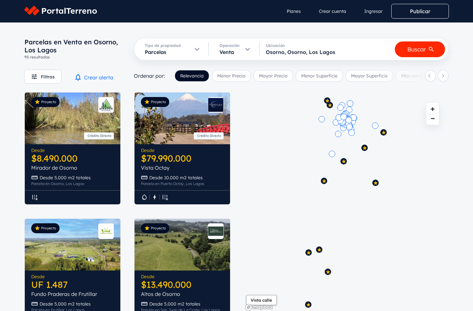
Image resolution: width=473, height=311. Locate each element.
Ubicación (275, 45)
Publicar (420, 11)
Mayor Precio (273, 76)
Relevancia (192, 76)
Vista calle (261, 300)
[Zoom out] (432, 118)
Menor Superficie (319, 76)
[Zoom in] (432, 109)
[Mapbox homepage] (259, 307)
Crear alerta (98, 77)
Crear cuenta (332, 11)
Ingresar (373, 11)
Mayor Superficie (369, 76)
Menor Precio (231, 76)
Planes (294, 11)
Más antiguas (416, 76)
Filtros (48, 77)
